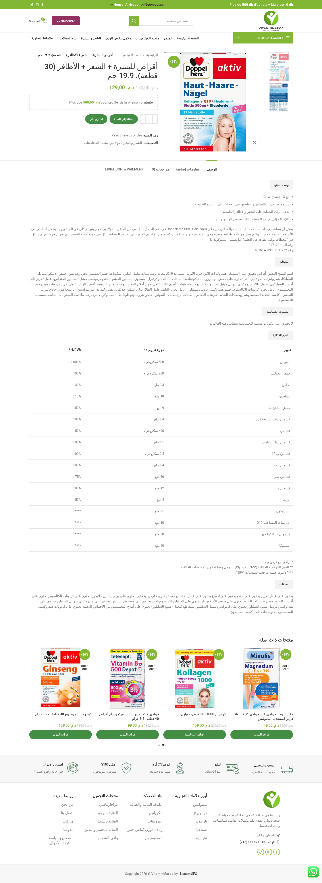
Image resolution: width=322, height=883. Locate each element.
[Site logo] (271, 21)
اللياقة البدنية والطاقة (146, 804)
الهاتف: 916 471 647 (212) (257, 842)
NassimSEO (188, 874)
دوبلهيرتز (200, 813)
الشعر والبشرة (132, 143)
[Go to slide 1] (163, 745)
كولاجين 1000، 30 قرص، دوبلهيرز (202, 714)
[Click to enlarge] (254, 142)
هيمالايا (201, 829)
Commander (65, 20)
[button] (194, 734)
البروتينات (154, 821)
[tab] (211, 167)
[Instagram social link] (37, 5)
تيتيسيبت (200, 838)
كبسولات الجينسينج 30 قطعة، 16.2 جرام (63, 714)
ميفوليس (200, 804)
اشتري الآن (96, 119)
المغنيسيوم (153, 838)
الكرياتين (155, 813)
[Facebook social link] (42, 5)
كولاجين (114, 143)
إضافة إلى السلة (123, 119)
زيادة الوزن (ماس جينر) (144, 829)
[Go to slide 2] (159, 745)
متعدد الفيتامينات (129, 55)
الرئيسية (152, 55)
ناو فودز (201, 821)
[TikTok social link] (32, 5)
